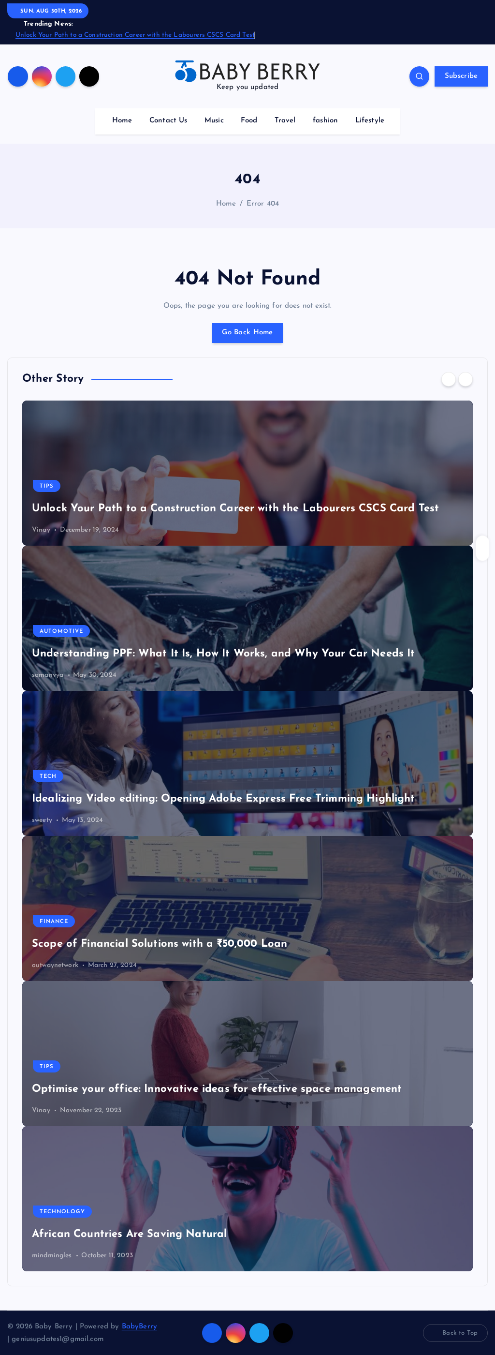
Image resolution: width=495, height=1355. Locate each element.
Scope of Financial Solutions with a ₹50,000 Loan (159, 944)
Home (122, 120)
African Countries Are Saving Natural (129, 1234)
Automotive (61, 631)
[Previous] (448, 379)
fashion (325, 120)
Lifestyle (369, 120)
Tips (47, 486)
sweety (42, 820)
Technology (62, 1212)
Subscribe (461, 76)
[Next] (465, 379)
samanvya (47, 675)
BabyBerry (139, 1326)
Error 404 (263, 204)
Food (249, 120)
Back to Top (460, 1333)
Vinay (41, 530)
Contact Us (168, 120)
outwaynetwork (55, 965)
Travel (285, 120)
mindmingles (52, 1255)
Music (214, 120)
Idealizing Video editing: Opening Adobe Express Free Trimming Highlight (223, 798)
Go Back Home (247, 332)
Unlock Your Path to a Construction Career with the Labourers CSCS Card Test (135, 35)
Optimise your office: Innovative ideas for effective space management (217, 1089)
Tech (48, 776)
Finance (54, 921)
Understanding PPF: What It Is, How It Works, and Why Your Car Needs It (223, 653)
